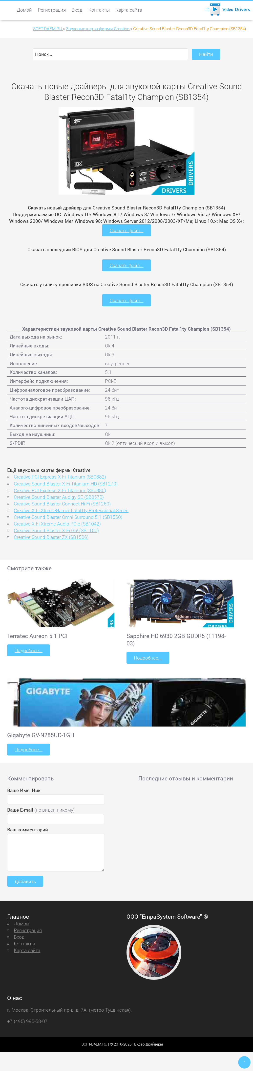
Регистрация (52, 10)
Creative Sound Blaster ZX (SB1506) (51, 537)
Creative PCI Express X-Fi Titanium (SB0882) (60, 477)
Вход (77, 10)
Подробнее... (28, 650)
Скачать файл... (127, 230)
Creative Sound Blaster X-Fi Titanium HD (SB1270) (66, 483)
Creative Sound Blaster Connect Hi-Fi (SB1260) (62, 504)
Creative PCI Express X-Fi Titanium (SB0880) (60, 490)
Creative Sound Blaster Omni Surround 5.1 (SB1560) (68, 517)
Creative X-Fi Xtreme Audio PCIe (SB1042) (57, 524)
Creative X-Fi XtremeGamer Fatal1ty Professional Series (71, 510)
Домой (24, 10)
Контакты (99, 10)
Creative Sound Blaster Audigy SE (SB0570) (59, 497)
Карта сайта (129, 10)
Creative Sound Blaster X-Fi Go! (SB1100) (56, 530)
